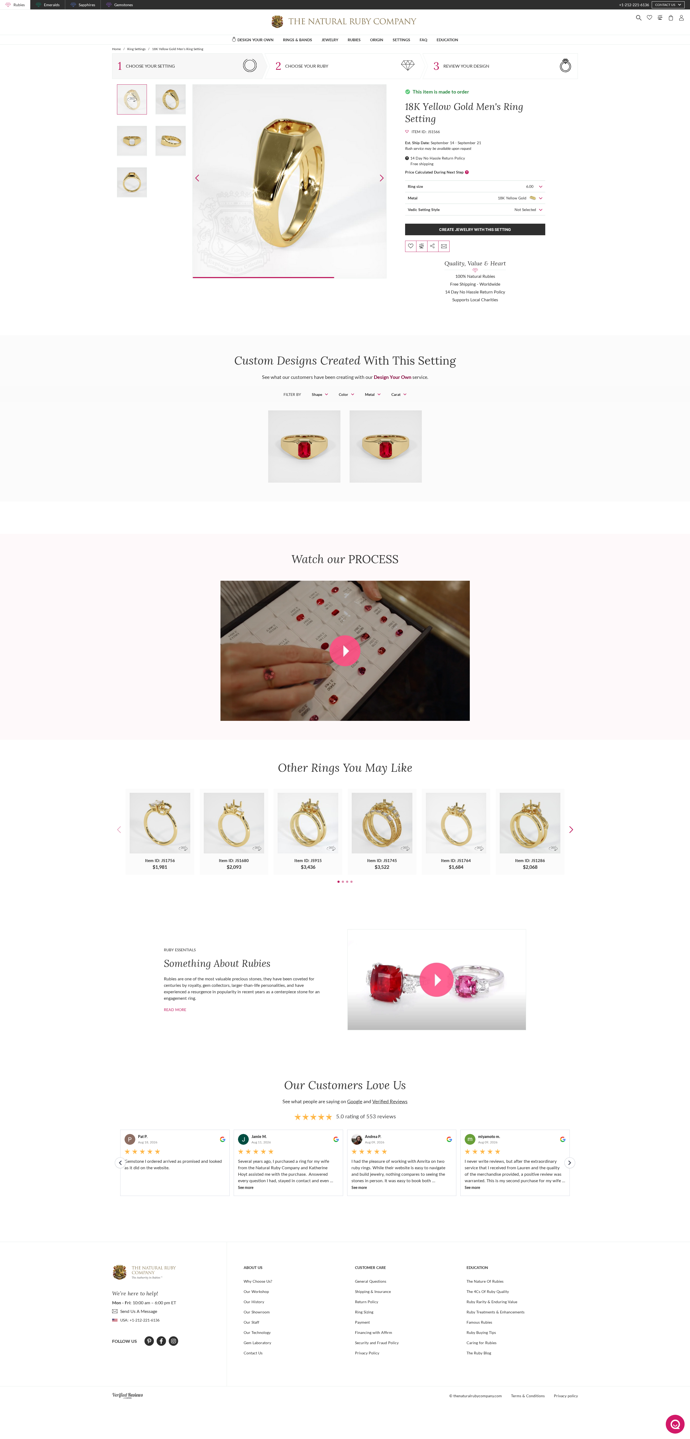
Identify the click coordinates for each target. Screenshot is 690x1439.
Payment (362, 1322)
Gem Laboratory (257, 1342)
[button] (382, 178)
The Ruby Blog (479, 1353)
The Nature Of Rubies (485, 1281)
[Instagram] (173, 1341)
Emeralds (52, 4)
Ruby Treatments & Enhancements (496, 1312)
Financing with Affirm (373, 1332)
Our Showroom (257, 1312)
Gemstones (123, 4)
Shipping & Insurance (373, 1291)
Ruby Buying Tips (481, 1332)
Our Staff (251, 1322)
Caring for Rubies (481, 1342)
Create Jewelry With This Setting (475, 229)
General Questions (370, 1281)
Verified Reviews (390, 1101)
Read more (175, 1009)
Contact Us (253, 1353)
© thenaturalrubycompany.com (475, 1395)
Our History (254, 1301)
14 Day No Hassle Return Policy (437, 158)
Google (354, 1101)
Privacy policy (566, 1395)
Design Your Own (392, 377)
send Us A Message (138, 1311)
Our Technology (257, 1332)
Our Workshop (256, 1291)
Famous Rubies (479, 1322)
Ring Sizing (364, 1312)
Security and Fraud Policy (377, 1342)
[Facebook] (161, 1341)
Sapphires (87, 4)
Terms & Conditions (528, 1395)
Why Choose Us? (258, 1281)
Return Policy (366, 1301)
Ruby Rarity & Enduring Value (492, 1301)
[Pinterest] (149, 1341)
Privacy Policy (367, 1353)
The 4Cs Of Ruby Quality (488, 1291)
